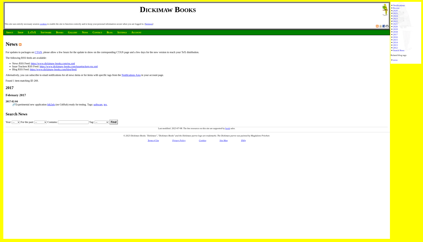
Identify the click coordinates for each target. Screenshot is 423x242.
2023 (395, 18)
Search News (398, 50)
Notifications (399, 5)
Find (113, 122)
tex (105, 104)
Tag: (92, 122)
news (395, 60)
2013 (395, 45)
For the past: (27, 122)
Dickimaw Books (168, 9)
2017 (395, 34)
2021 (395, 24)
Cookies (202, 140)
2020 (395, 26)
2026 (395, 10)
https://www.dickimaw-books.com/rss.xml (53, 63)
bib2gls (51, 104)
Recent (396, 8)
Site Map (224, 140)
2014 (395, 42)
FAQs (243, 140)
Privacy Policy (179, 140)
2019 (395, 29)
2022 (395, 21)
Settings (149, 24)
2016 (395, 37)
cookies (43, 24)
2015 (395, 40)
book (227, 128)
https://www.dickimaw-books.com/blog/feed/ (53, 69)
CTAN (38, 52)
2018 (395, 32)
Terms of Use (153, 140)
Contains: (52, 122)
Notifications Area (131, 75)
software (98, 104)
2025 (395, 13)
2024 (395, 16)
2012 (395, 48)
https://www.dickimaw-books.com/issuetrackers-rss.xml (69, 66)
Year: (9, 122)
